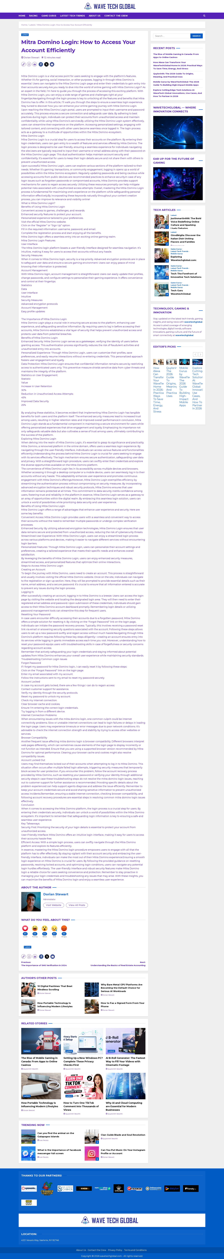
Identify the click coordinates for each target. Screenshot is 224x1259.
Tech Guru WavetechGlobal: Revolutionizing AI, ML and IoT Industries (162, 289)
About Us (94, 16)
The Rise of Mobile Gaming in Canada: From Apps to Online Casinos (39, 1061)
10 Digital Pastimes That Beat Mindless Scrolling (28, 990)
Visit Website (53, 905)
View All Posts (77, 905)
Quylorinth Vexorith (30, 1069)
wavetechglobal (184, 335)
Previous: (44, 964)
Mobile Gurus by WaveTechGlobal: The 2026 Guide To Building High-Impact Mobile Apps (184, 386)
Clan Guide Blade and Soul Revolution (92, 1137)
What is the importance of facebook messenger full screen (28, 1153)
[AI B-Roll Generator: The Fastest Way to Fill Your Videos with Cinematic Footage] (125, 1041)
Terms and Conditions (135, 1250)
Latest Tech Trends (72, 16)
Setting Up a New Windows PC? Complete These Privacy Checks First (83, 1061)
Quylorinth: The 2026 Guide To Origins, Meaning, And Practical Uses (171, 382)
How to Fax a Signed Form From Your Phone (92, 1006)
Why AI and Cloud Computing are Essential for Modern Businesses (124, 1106)
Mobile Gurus (177, 254)
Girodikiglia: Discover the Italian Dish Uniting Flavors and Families (162, 238)
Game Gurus (48, 16)
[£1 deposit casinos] (48, 1189)
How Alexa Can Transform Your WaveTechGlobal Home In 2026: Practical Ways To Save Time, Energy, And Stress (177, 65)
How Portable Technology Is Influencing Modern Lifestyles (28, 1006)
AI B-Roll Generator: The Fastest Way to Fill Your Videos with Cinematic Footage (125, 1061)
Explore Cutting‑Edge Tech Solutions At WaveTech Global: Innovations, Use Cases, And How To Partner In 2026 (177, 93)
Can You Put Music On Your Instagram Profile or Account (92, 1153)
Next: (118, 964)
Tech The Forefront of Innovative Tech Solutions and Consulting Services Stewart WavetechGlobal (162, 272)
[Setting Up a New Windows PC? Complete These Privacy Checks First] (83, 1041)
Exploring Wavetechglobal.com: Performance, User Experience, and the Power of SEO (162, 255)
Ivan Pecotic (43, 1140)
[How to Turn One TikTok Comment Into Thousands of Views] (83, 1086)
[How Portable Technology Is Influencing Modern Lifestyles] (41, 1086)
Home (22, 16)
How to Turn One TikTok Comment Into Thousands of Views (81, 1106)
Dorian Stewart (32, 57)
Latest (25, 35)
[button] (204, 15)
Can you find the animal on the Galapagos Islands (28, 1137)
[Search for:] (171, 35)
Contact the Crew (116, 16)
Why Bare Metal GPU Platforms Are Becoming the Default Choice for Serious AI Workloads (92, 990)
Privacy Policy (115, 1250)
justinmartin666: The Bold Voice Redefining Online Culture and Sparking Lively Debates (162, 222)
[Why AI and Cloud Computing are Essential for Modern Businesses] (125, 1086)
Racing (33, 16)
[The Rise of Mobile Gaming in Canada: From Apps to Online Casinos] (41, 1041)
